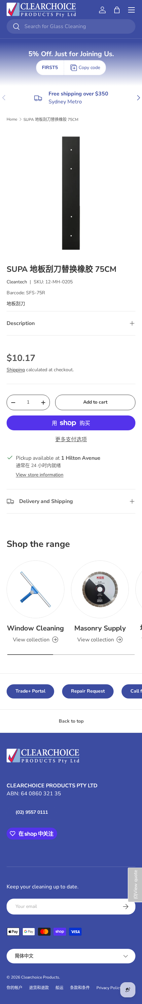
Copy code (89, 67)
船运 (59, 987)
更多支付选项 (71, 439)
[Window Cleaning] (35, 589)
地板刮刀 (16, 304)
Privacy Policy (109, 987)
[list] (71, 193)
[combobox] (71, 26)
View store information (39, 475)
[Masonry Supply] (99, 589)
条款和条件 (80, 987)
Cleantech (17, 282)
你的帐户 (14, 987)
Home (12, 119)
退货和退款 (39, 987)
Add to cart (95, 402)
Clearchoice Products (40, 977)
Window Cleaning (35, 628)
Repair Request (88, 691)
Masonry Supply (100, 628)
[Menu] (131, 10)
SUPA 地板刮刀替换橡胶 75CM (50, 119)
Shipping (16, 370)
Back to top (71, 721)
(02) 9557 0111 (32, 812)
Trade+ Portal (30, 691)
